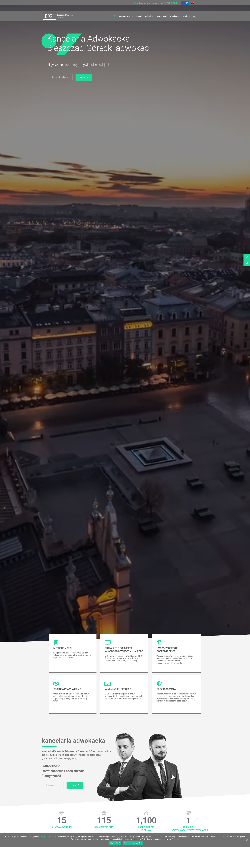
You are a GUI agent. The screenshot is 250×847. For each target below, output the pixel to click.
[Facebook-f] (183, 3)
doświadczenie (126, 16)
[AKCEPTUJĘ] (246, 840)
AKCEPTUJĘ (115, 843)
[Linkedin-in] (187, 3)
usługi (148, 16)
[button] (60, 77)
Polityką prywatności (49, 836)
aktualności (162, 16)
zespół (139, 16)
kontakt (186, 16)
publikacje (175, 16)
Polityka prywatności (132, 843)
